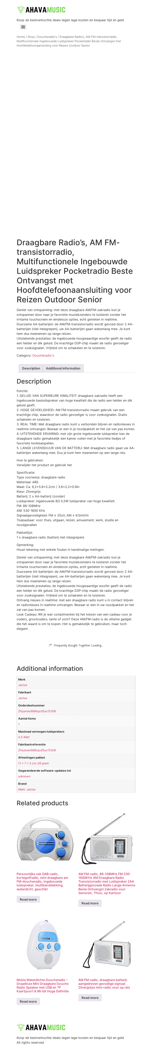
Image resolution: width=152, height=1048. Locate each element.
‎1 (19, 724)
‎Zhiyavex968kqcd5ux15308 (37, 711)
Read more (28, 899)
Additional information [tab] (63, 368)
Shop (31, 37)
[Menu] (23, 27)
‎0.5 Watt (23, 737)
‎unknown (24, 776)
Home (21, 37)
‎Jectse (22, 685)
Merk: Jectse (26, 789)
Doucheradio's (47, 37)
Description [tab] (31, 368)
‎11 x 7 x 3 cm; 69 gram (33, 763)
